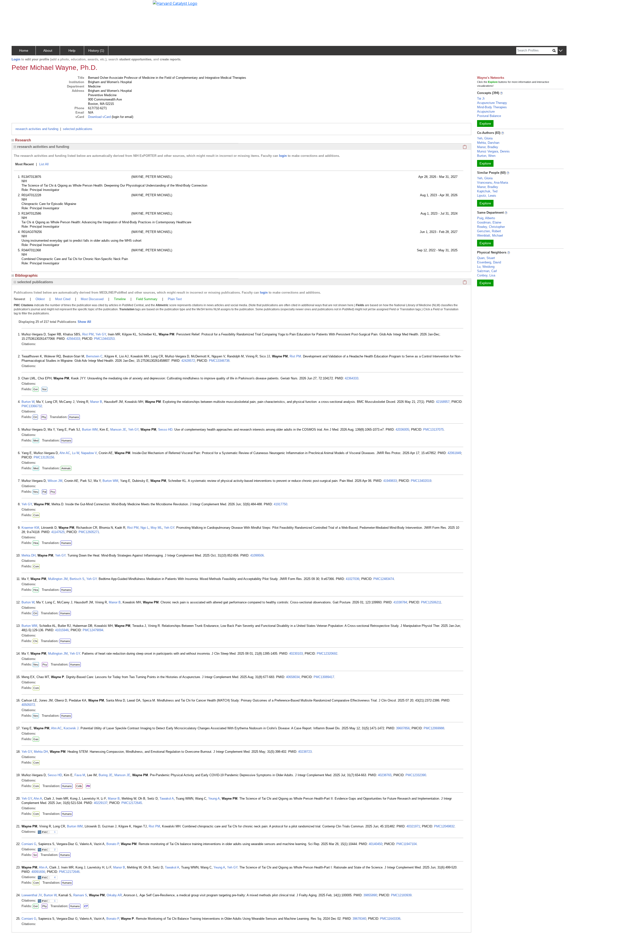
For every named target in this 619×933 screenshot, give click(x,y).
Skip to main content (20, 6)
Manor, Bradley (487, 147)
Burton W (28, 402)
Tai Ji (481, 98)
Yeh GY (101, 334)
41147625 (58, 532)
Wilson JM (55, 481)
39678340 (359, 918)
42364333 (351, 378)
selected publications (77, 129)
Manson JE (118, 429)
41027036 (352, 579)
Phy (44, 417)
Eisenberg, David (489, 262)
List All (44, 164)
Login (16, 59)
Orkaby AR (114, 895)
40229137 (100, 803)
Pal (44, 491)
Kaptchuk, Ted (487, 191)
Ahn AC (64, 453)
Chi (35, 641)
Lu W (75, 453)
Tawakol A (167, 798)
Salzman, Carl (487, 271)
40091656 (38, 872)
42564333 (73, 338)
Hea (35, 543)
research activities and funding (36, 129)
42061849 (454, 453)
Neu (35, 491)
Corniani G (29, 844)
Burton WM (90, 429)
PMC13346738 (219, 360)
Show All (84, 322)
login (283, 156)
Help (71, 50)
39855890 (370, 895)
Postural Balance (489, 116)
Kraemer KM (30, 527)
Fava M (79, 775)
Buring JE (105, 775)
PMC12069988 (434, 728)
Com (36, 515)
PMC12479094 (93, 630)
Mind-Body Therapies (492, 107)
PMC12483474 (383, 579)
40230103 (296, 653)
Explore (485, 123)
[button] (561, 51)
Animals (66, 468)
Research (23, 140)
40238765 (384, 775)
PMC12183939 (401, 895)
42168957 (443, 402)
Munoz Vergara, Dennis (493, 151)
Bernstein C (94, 356)
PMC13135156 (44, 457)
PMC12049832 (444, 826)
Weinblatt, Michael (490, 235)
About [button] (47, 50)
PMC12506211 (431, 602)
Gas (35, 739)
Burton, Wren (486, 156)
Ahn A (38, 798)
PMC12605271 (89, 532)
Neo (35, 715)
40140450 (375, 844)
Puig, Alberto (486, 218)
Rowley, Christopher (491, 227)
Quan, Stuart (486, 258)
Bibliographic (26, 275)
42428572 (188, 360)
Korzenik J (71, 728)
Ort (35, 417)
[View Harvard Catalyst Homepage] (175, 3)
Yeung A (214, 798)
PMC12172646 (69, 872)
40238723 (305, 751)
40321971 (413, 826)
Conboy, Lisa (486, 275)
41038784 (400, 602)
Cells (79, 786)
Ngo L (144, 527)
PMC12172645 (131, 803)
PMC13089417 (324, 677)
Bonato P (112, 844)
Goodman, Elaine (489, 222)
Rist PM (88, 334)
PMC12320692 (327, 653)
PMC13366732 (32, 406)
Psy (53, 491)
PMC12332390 (415, 775)
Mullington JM (58, 579)
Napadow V (89, 453)
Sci (35, 854)
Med (35, 440)
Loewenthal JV (32, 895)
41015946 (62, 630)
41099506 (257, 555)
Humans (74, 417)
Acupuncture (486, 111)
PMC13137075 (433, 429)
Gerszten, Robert (489, 231)
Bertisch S (77, 579)
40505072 (28, 705)
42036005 (402, 429)
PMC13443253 (104, 338)
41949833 (390, 481)
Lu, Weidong (485, 266)
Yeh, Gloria (485, 138)
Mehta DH (29, 555)
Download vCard (99, 117)
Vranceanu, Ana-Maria (492, 182)
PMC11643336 (390, 918)
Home (23, 50)
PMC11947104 (406, 844)
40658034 (293, 677)
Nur (44, 389)
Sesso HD (165, 429)
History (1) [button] (96, 50)
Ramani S (80, 895)
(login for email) (122, 117)
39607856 (403, 728)
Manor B (96, 402)
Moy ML (156, 527)
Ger (35, 389)
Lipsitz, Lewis (486, 195)
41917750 (280, 504)
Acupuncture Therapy (492, 103)
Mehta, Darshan (488, 143)
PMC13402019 (421, 481)
